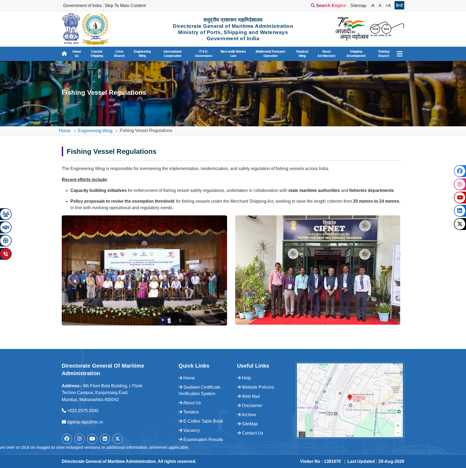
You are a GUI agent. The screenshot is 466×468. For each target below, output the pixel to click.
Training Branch (383, 54)
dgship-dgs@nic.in (85, 422)
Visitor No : (320, 461)
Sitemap (358, 5)
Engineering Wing (142, 54)
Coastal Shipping (97, 54)
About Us (76, 54)
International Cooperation (172, 54)
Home (65, 130)
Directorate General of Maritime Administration (109, 461)
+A (388, 5)
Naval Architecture (326, 54)
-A (372, 5)
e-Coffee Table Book (202, 421)
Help (246, 378)
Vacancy (191, 430)
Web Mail (250, 396)
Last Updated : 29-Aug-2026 (375, 461)
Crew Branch (119, 54)
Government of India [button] (82, 5)
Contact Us (252, 433)
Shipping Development (356, 54)
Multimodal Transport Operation (270, 54)
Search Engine (330, 5)
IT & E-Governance (204, 54)
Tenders (190, 412)
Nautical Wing (302, 54)
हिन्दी (399, 5)
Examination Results (202, 439)
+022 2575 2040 (82, 410)
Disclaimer (251, 405)
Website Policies (257, 387)
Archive (248, 414)
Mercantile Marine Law (233, 54)
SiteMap (249, 424)
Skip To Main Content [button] (125, 5)
